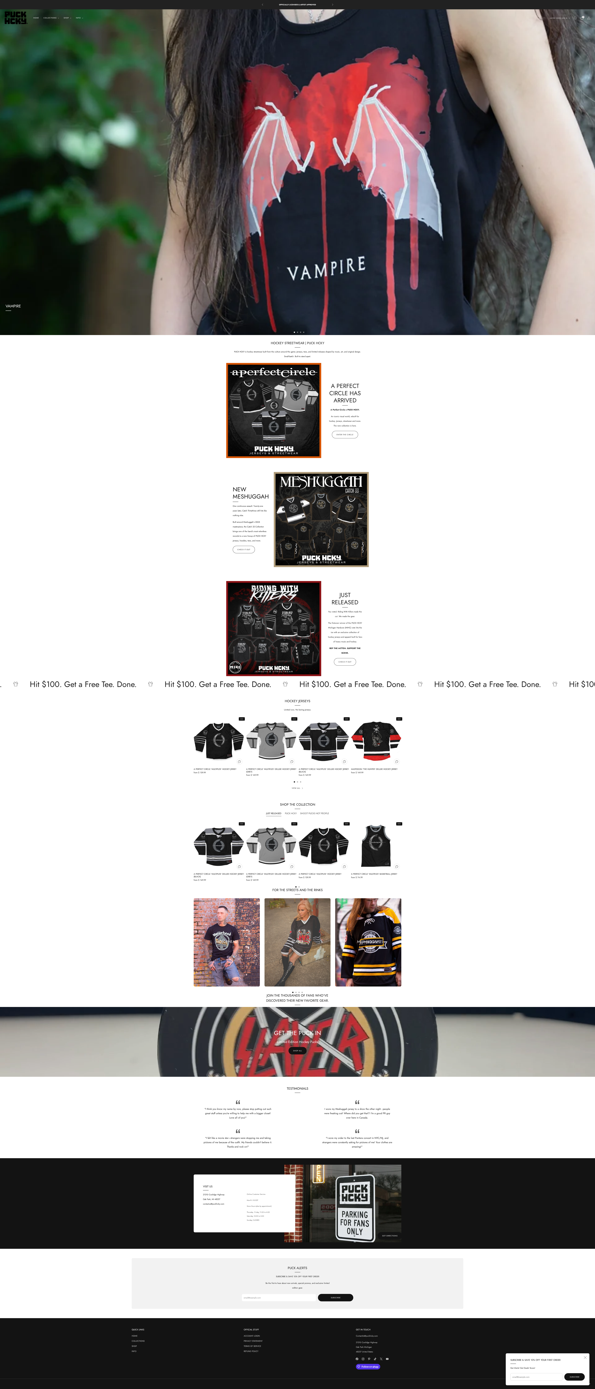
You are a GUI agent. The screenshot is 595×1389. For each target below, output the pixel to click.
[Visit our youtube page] (387, 1359)
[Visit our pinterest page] (369, 1359)
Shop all (297, 1050)
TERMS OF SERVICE (252, 1346)
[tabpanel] (297, 854)
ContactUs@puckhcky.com (367, 1335)
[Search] (575, 18)
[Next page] (401, 741)
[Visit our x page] (381, 1359)
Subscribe (575, 1377)
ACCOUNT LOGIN (252, 1335)
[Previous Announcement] (262, 5)
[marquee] (297, 684)
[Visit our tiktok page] (375, 1359)
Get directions (390, 1236)
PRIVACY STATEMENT (253, 1341)
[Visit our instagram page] (363, 1359)
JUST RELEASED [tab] (273, 813)
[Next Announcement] (333, 5)
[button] (291, 332)
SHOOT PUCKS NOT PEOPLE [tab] (314, 813)
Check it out (243, 549)
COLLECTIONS (138, 1341)
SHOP (134, 1346)
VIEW (297, 952)
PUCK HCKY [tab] (291, 813)
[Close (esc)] (585, 1357)
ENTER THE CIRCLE (345, 434)
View (226, 952)
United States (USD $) (559, 18)
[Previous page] (193, 741)
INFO (134, 1351)
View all (296, 788)
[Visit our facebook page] (357, 1359)
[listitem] (297, 4)
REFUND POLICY (251, 1351)
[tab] (294, 782)
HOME (36, 18)
